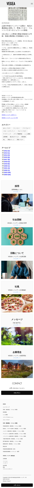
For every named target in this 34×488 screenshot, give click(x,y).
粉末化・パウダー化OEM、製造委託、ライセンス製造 (14, 428)
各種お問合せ (17, 392)
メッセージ (5, 462)
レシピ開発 (27, 134)
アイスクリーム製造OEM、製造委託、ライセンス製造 (14, 433)
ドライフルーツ (26, 128)
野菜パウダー (20, 139)
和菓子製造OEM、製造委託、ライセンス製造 (13, 438)
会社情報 (5, 465)
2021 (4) (7, 168)
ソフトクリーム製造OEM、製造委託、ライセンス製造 (14, 436)
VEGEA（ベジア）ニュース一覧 (10, 117)
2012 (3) (7, 151)
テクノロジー (16, 128)
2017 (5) (7, 159)
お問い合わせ (17, 485)
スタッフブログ (6, 419)
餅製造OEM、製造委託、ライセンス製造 (11, 443)
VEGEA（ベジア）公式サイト (9, 114)
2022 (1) (7, 170)
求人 (4, 139)
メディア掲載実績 (17, 134)
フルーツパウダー (22, 131)
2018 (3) (7, 161)
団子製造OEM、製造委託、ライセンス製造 (12, 441)
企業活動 (5, 458)
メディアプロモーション (8, 417)
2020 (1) (7, 166)
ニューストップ (6, 407)
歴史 (4, 467)
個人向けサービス (14, 136)
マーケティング (7, 134)
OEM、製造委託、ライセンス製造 (10, 409)
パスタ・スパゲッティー (9, 131)
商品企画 (5, 446)
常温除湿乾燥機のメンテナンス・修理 (11, 451)
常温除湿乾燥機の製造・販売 (9, 449)
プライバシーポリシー (7, 469)
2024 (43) (7, 174)
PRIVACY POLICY (7, 481)
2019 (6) (7, 164)
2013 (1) (7, 153)
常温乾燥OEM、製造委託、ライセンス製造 (12, 426)
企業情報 (5, 136)
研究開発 (5, 412)
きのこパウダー (7, 128)
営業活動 (23, 136)
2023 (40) (7, 172)
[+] (3, 150)
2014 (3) (7, 155)
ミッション (5, 461)
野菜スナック (11, 139)
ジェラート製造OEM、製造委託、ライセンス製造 (13, 431)
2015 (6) (7, 157)
